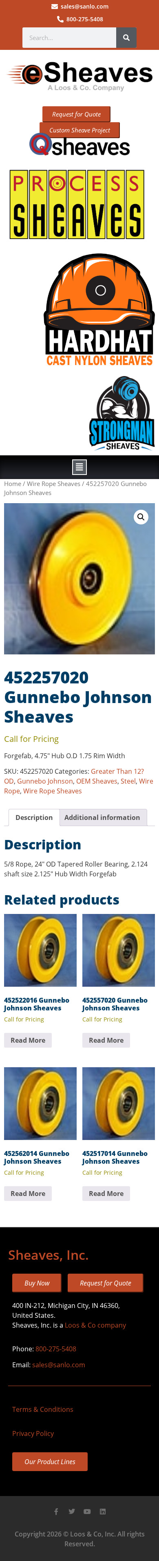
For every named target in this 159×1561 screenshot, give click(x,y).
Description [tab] (34, 817)
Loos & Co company (95, 1325)
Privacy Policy (33, 1433)
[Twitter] (71, 1511)
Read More (28, 1040)
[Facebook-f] (56, 1511)
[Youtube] (87, 1511)
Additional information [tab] (102, 817)
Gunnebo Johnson (45, 781)
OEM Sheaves (96, 781)
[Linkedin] (102, 1511)
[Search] (126, 37)
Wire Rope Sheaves (53, 483)
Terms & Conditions (42, 1409)
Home (12, 483)
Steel (128, 781)
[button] (79, 467)
